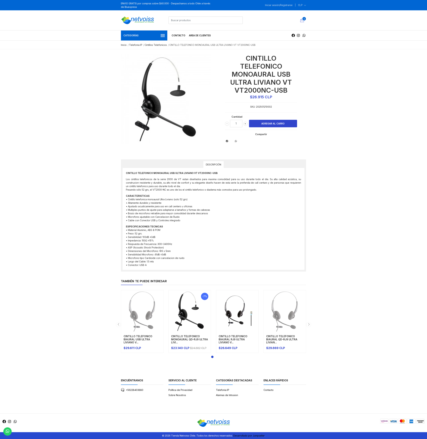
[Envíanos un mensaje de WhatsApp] (7, 431)
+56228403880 (134, 390)
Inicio (124, 44)
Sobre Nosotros (177, 395)
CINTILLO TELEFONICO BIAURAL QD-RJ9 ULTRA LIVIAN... (281, 339)
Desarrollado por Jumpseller (249, 435)
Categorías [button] (131, 35)
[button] (302, 5)
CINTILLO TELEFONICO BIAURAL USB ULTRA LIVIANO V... (138, 339)
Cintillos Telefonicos (156, 44)
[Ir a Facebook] (293, 35)
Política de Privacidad (180, 390)
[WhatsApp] (304, 35)
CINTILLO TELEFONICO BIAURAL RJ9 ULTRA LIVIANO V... (233, 339)
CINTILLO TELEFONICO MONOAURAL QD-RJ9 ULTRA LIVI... (189, 339)
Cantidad (237, 116)
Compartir (261, 134)
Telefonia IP (135, 44)
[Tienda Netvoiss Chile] (137, 20)
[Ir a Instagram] (298, 35)
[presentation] (118, 324)
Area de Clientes (200, 35)
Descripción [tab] (213, 164)
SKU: (252, 106)
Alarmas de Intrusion (227, 395)
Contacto (178, 35)
